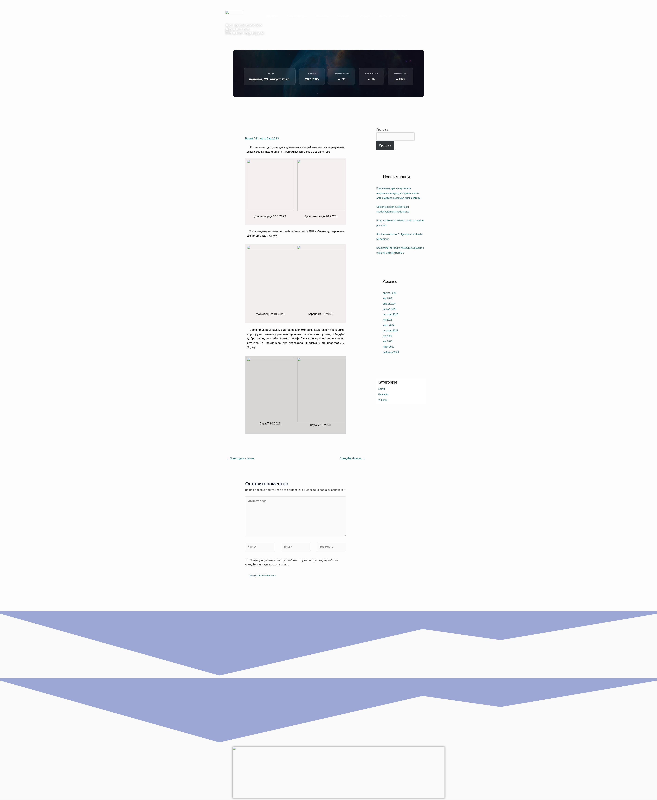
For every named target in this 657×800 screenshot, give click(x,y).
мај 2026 (387, 298)
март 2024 (388, 325)
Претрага (382, 129)
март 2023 (388, 346)
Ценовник (385, 16)
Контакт (402, 16)
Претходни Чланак (240, 458)
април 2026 (389, 303)
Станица (343, 16)
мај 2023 (387, 341)
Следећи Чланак (352, 458)
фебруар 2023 (391, 352)
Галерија (364, 16)
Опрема (382, 399)
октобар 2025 (390, 314)
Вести (249, 138)
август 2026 (389, 293)
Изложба (322, 16)
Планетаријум (297, 16)
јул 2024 (387, 319)
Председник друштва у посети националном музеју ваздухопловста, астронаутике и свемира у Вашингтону (398, 193)
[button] (274, 16)
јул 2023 (387, 336)
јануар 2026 (389, 309)
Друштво (272, 16)
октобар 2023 (390, 330)
